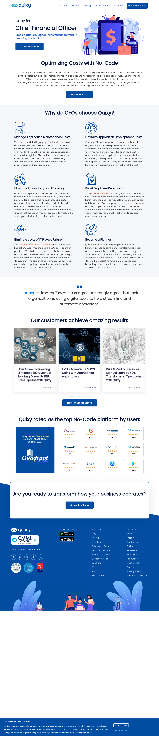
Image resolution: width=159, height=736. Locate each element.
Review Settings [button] (121, 730)
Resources (118, 5)
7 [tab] (84, 396)
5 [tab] (79, 396)
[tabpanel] (28, 360)
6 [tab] (82, 396)
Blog (94, 567)
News (129, 533)
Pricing (87, 5)
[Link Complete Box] (28, 357)
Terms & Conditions (137, 575)
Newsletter (132, 550)
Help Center (98, 575)
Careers (131, 567)
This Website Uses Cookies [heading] (16, 721)
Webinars (132, 554)
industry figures (101, 193)
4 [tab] (77, 396)
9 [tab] (89, 396)
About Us (131, 529)
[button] (19, 361)
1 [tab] (70, 396)
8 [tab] (86, 396)
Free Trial (96, 542)
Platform (64, 5)
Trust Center (133, 562)
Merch (95, 571)
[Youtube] (33, 557)
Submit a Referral (101, 554)
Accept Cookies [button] (121, 725)
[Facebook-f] (13, 557)
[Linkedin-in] (20, 557)
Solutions (76, 5)
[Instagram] (27, 557)
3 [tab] (75, 396)
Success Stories (102, 5)
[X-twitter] (40, 557)
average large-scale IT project (35, 244)
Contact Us (133, 542)
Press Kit (131, 537)
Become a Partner (101, 550)
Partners (131, 546)
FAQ (94, 533)
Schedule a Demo (137, 5)
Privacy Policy (134, 571)
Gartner (27, 292)
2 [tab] (72, 396)
